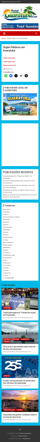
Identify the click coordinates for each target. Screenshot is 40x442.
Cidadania (6, 212)
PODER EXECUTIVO (9, 61)
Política (5, 250)
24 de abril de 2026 (9, 385)
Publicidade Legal (9, 255)
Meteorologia (7, 245)
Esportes (6, 222)
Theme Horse (22, 436)
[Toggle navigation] (4, 33)
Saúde (5, 260)
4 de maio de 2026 (9, 351)
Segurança (6, 263)
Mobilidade (6, 247)
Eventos (6, 225)
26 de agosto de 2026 (10, 317)
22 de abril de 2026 (9, 420)
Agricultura (6, 209)
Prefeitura (6, 253)
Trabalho (6, 268)
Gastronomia (7, 227)
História (5, 232)
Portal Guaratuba (25, 433)
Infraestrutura (7, 237)
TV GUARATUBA (8, 278)
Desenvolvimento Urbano (11, 217)
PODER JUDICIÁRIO (9, 58)
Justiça (5, 240)
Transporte (6, 273)
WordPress (26, 439)
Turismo (6, 275)
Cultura (5, 214)
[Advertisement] (20, 145)
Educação (6, 219)
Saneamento (7, 258)
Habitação (6, 230)
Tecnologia (6, 265)
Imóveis (5, 235)
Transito (6, 270)
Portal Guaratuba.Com (25, 317)
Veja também (9, 285)
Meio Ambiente (8, 242)
